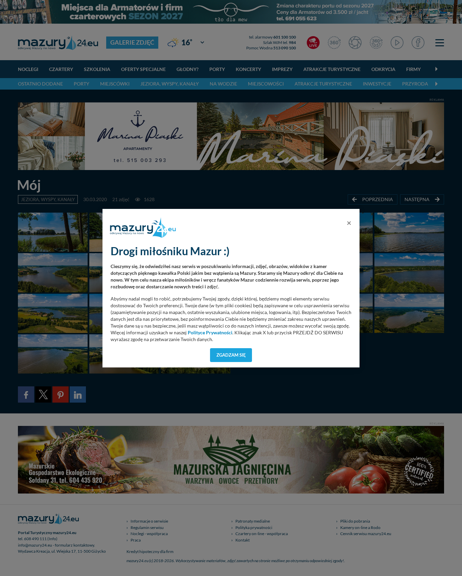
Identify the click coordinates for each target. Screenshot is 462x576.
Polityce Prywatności (210, 332)
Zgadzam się (231, 355)
